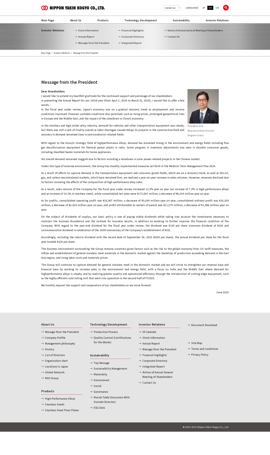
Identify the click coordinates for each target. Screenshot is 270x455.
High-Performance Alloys (60, 398)
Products (47, 391)
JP (203, 8)
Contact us (170, 7)
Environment (101, 380)
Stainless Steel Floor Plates (62, 410)
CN (217, 8)
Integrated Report (131, 42)
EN (210, 8)
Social (97, 386)
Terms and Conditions (204, 349)
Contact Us (174, 36)
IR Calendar (149, 332)
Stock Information (88, 30)
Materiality (100, 374)
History (49, 349)
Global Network (55, 372)
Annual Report (86, 36)
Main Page (46, 53)
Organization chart (56, 360)
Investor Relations (62, 53)
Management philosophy (60, 343)
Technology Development (108, 324)
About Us (47, 324)
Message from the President (93, 42)
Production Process (106, 332)
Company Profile (55, 337)
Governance (101, 391)
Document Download (204, 325)
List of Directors (55, 355)
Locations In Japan (56, 366)
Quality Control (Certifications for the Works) (112, 340)
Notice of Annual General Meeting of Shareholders (195, 30)
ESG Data (99, 407)
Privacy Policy (199, 354)
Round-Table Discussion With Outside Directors (112, 399)
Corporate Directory (132, 36)
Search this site (226, 7)
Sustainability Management (110, 368)
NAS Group (51, 378)
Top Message (101, 363)
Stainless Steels (54, 404)
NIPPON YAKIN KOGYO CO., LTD (73, 8)
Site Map (196, 343)
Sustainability (99, 355)
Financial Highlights (132, 30)
